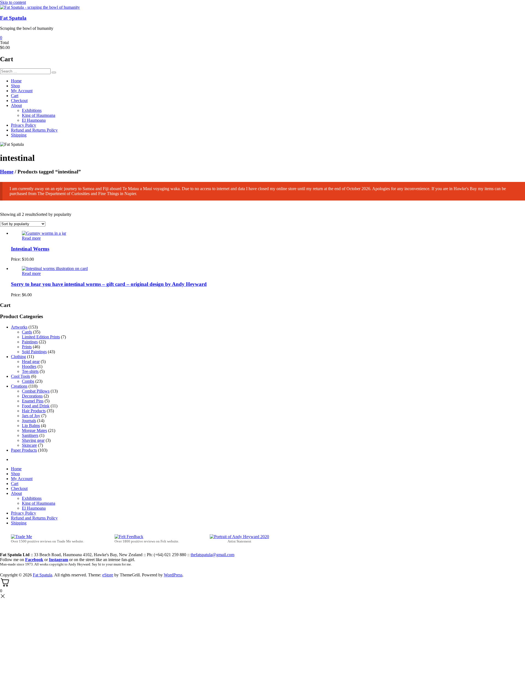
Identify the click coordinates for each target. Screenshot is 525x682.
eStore (107, 575)
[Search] (54, 72)
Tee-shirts (30, 371)
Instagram (58, 559)
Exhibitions (32, 110)
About (16, 105)
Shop (15, 85)
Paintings (30, 341)
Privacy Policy (23, 125)
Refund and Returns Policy (34, 130)
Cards (27, 332)
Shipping (19, 135)
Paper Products (24, 450)
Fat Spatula (13, 18)
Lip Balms (31, 425)
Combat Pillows (35, 391)
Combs (28, 381)
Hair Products (34, 410)
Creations (19, 386)
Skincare (29, 445)
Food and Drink (35, 406)
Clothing (18, 356)
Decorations (32, 396)
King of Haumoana (38, 115)
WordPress (173, 575)
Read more (31, 238)
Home (16, 81)
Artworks (19, 327)
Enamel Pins (32, 401)
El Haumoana (34, 120)
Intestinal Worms (30, 249)
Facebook (34, 559)
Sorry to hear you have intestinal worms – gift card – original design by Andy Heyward (109, 284)
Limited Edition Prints (41, 337)
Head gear (31, 361)
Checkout (19, 100)
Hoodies (29, 366)
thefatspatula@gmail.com (212, 554)
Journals (29, 420)
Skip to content (13, 2)
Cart (14, 95)
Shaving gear (33, 440)
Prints (27, 346)
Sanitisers (30, 435)
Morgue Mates (34, 430)
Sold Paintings (34, 351)
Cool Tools (20, 376)
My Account (22, 90)
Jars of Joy (31, 415)
